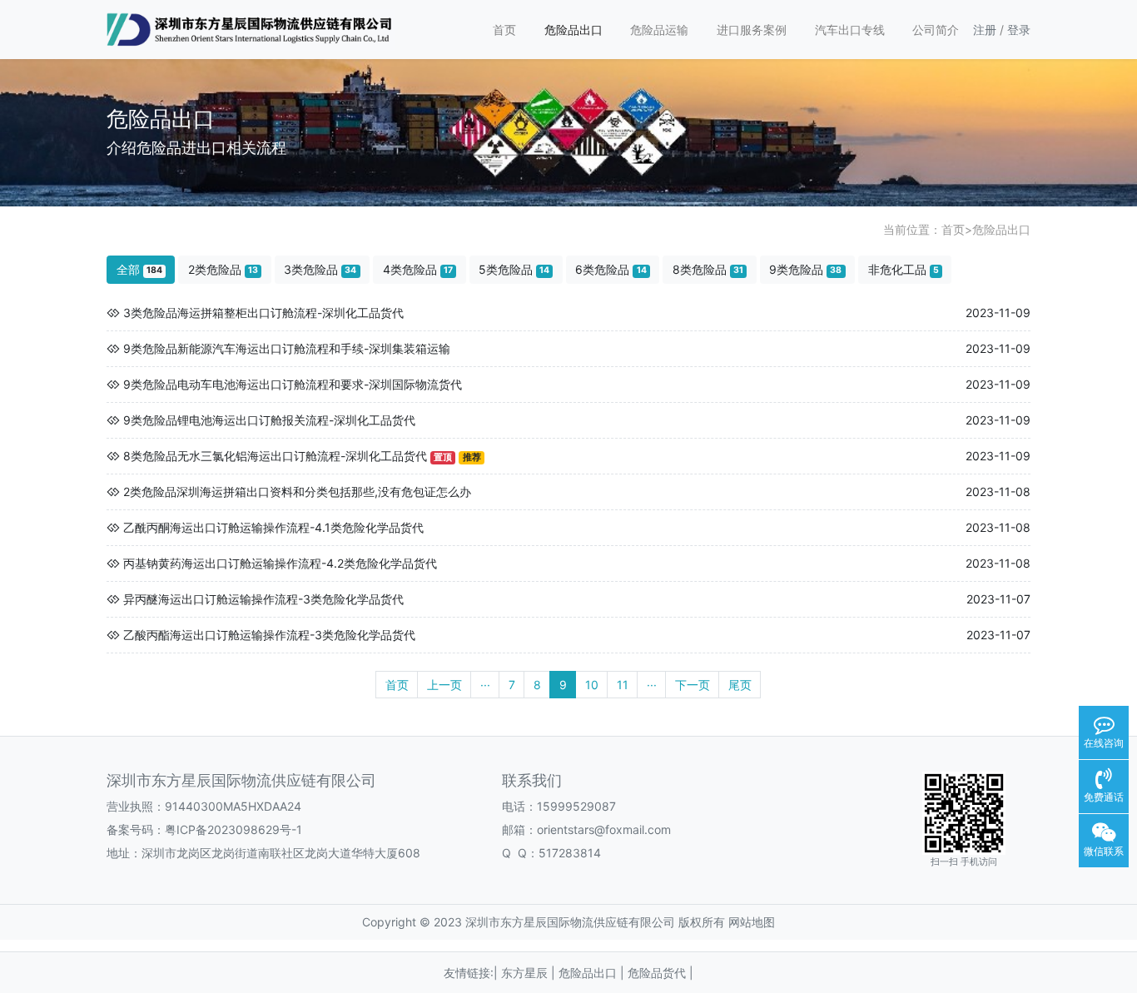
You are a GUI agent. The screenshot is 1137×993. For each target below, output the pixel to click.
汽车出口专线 (850, 29)
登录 (1018, 29)
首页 (504, 29)
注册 (984, 29)
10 (591, 685)
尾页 (740, 685)
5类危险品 (514, 269)
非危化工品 (903, 269)
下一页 (692, 685)
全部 (139, 269)
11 (622, 685)
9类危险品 (805, 269)
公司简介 (935, 29)
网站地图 (751, 922)
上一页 (444, 685)
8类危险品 (708, 269)
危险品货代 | (660, 973)
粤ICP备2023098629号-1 (233, 829)
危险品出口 (573, 29)
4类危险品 (418, 269)
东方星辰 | (530, 973)
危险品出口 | (593, 973)
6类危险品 (610, 269)
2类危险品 (223, 269)
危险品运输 (659, 29)
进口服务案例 (752, 29)
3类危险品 (320, 269)
